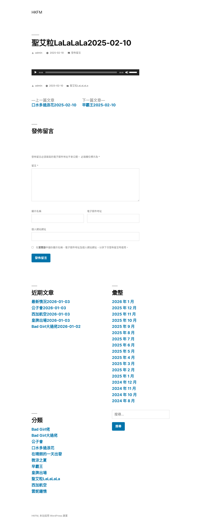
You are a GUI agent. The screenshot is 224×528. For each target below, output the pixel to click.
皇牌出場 (39, 472)
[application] (85, 72)
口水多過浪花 (43, 448)
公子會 (37, 441)
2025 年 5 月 (123, 351)
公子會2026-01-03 (49, 308)
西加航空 (39, 485)
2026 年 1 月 (123, 301)
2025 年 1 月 (123, 376)
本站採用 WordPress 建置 (54, 515)
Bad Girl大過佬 (45, 435)
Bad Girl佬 (41, 429)
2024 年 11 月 (124, 388)
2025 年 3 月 (123, 363)
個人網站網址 (39, 229)
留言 (35, 165)
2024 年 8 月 (123, 401)
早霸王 (37, 466)
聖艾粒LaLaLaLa (79, 85)
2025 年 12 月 (124, 308)
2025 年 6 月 (123, 345)
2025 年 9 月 (123, 326)
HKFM (37, 12)
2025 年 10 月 (124, 320)
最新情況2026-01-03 (51, 301)
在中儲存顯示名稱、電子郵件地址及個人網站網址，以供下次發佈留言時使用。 (82, 247)
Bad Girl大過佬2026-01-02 (56, 326)
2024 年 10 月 (124, 394)
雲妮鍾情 (39, 491)
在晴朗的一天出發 (47, 454)
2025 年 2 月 (123, 370)
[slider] (133, 72)
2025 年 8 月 (123, 332)
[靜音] (126, 72)
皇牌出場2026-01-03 (51, 320)
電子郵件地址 (94, 211)
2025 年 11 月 (124, 314)
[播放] (35, 72)
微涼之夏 (39, 460)
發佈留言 (76, 52)
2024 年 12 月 (124, 382)
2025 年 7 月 (123, 339)
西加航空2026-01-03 (51, 314)
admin (38, 52)
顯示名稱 (36, 211)
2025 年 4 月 (123, 357)
